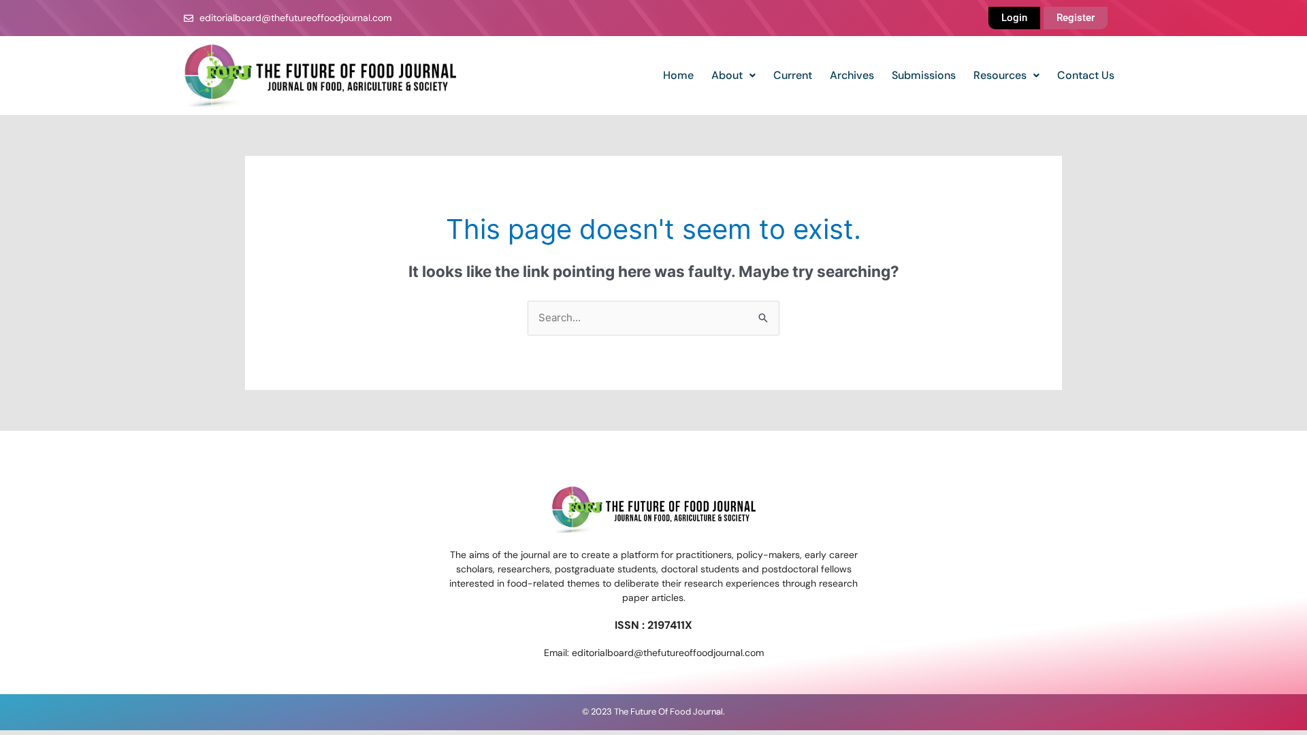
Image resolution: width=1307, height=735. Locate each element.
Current (792, 75)
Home (678, 75)
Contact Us (1085, 75)
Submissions (924, 75)
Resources (1000, 75)
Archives (852, 75)
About (727, 75)
